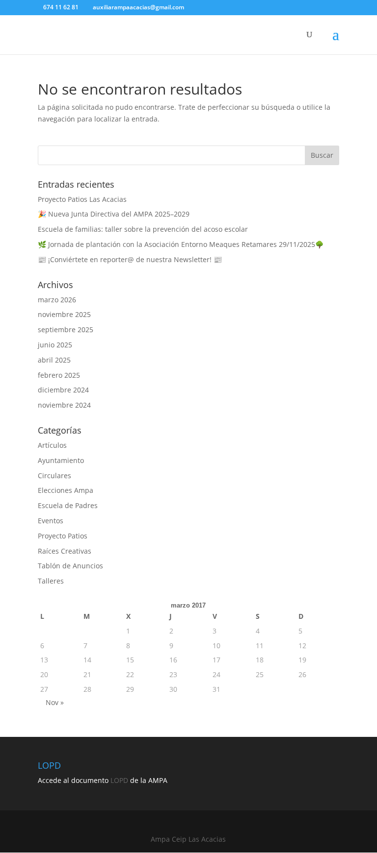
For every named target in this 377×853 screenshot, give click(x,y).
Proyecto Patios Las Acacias (82, 199)
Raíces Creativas (64, 551)
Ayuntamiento (61, 460)
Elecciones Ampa (65, 490)
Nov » (55, 702)
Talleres (51, 580)
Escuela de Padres (68, 505)
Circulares (54, 475)
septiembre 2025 (65, 329)
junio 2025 (55, 344)
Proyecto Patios (62, 535)
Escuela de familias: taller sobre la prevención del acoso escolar (143, 229)
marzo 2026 (57, 299)
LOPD (119, 780)
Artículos (52, 445)
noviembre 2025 (64, 314)
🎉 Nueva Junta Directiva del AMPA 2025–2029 (113, 214)
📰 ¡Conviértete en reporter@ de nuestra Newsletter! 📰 (130, 259)
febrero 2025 (59, 375)
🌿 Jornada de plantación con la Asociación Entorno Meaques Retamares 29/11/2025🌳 (180, 244)
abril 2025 (54, 360)
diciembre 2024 (63, 389)
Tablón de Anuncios (70, 565)
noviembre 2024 (64, 405)
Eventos (50, 520)
